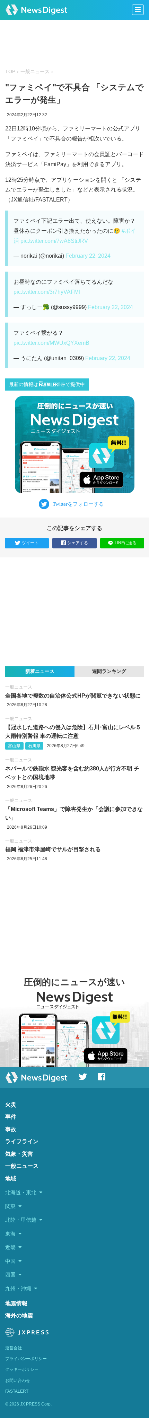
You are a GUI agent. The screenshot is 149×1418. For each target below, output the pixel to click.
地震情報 (16, 1303)
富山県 (14, 745)
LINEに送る (126, 542)
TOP (10, 71)
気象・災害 (19, 1154)
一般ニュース (35, 71)
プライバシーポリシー (26, 1358)
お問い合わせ (17, 1380)
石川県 (34, 745)
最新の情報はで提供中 (47, 384)
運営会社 (13, 1348)
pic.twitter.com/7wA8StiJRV (54, 241)
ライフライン (21, 1141)
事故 (10, 1129)
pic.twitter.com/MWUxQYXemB (51, 343)
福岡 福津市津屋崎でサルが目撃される (53, 849)
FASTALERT (16, 1391)
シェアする (77, 542)
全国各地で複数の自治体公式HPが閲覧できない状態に (73, 696)
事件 (10, 1117)
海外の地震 (19, 1315)
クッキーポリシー (21, 1369)
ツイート (30, 542)
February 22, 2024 (88, 256)
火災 (10, 1105)
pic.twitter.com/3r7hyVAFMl (47, 292)
